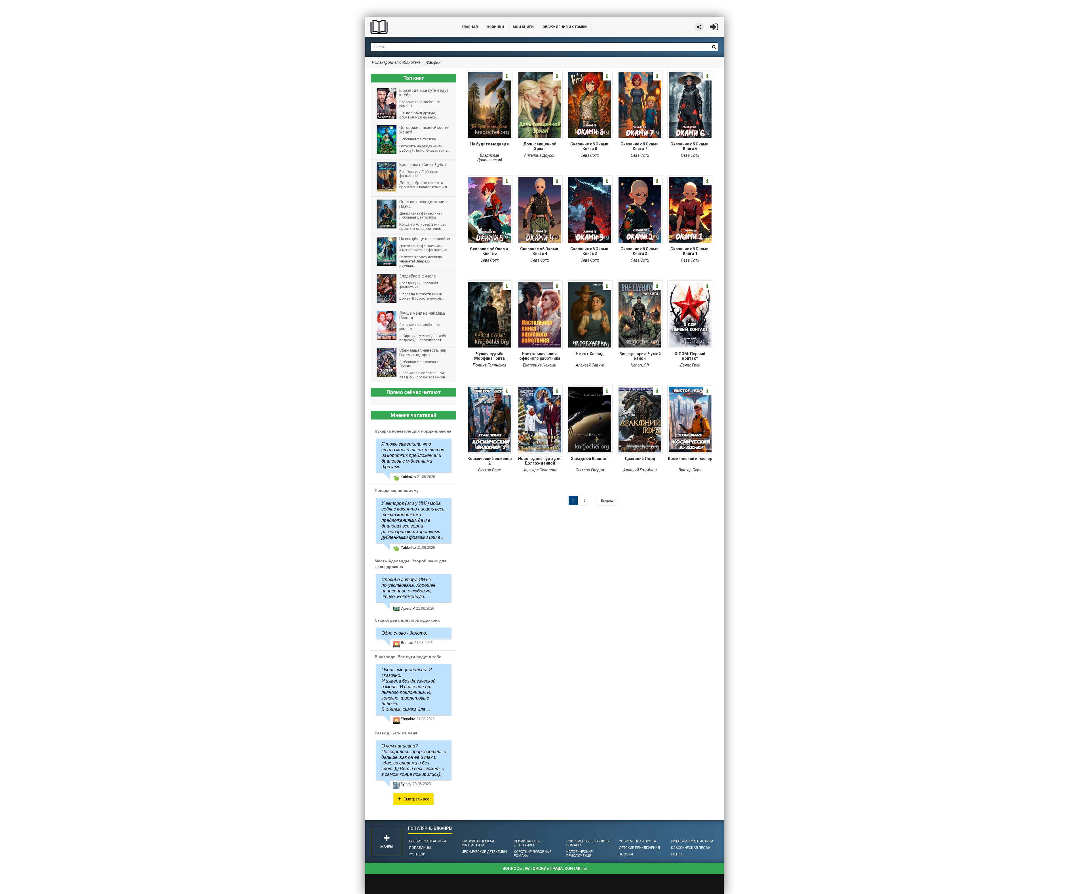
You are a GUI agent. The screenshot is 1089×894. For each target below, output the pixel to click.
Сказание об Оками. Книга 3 (589, 251)
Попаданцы (420, 848)
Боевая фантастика (427, 841)
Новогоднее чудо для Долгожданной (540, 460)
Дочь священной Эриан (539, 146)
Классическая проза (690, 848)
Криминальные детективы (527, 843)
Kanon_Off (640, 365)
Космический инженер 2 (489, 460)
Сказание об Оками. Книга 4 (539, 251)
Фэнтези (417, 854)
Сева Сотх (590, 155)
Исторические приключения (579, 854)
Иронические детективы (484, 852)
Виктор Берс (489, 470)
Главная (470, 27)
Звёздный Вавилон (590, 458)
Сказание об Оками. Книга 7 (640, 146)
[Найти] (714, 47)
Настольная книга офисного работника (539, 356)
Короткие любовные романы (533, 854)
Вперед (607, 501)
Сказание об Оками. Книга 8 (589, 146)
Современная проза (637, 841)
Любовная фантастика (692, 841)
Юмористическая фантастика (478, 843)
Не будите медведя (489, 144)
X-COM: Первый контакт (690, 356)
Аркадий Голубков (640, 470)
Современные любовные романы (588, 843)
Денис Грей (690, 365)
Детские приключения (639, 848)
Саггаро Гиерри (590, 470)
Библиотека (407, 27)
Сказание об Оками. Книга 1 (690, 251)
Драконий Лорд (639, 458)
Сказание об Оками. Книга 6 (690, 146)
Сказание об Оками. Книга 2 (640, 251)
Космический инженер (690, 458)
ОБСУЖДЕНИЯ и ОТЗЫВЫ (565, 27)
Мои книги (523, 27)
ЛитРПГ (677, 854)
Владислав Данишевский (489, 157)
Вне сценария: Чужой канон (640, 356)
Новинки (495, 27)
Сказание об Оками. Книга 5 (489, 251)
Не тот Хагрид (590, 353)
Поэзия (626, 854)
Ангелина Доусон (540, 155)
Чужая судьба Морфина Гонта (489, 356)
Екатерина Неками (539, 365)
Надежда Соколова (539, 470)
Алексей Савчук (590, 365)
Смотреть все (416, 799)
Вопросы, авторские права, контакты (545, 868)
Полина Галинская (489, 365)
